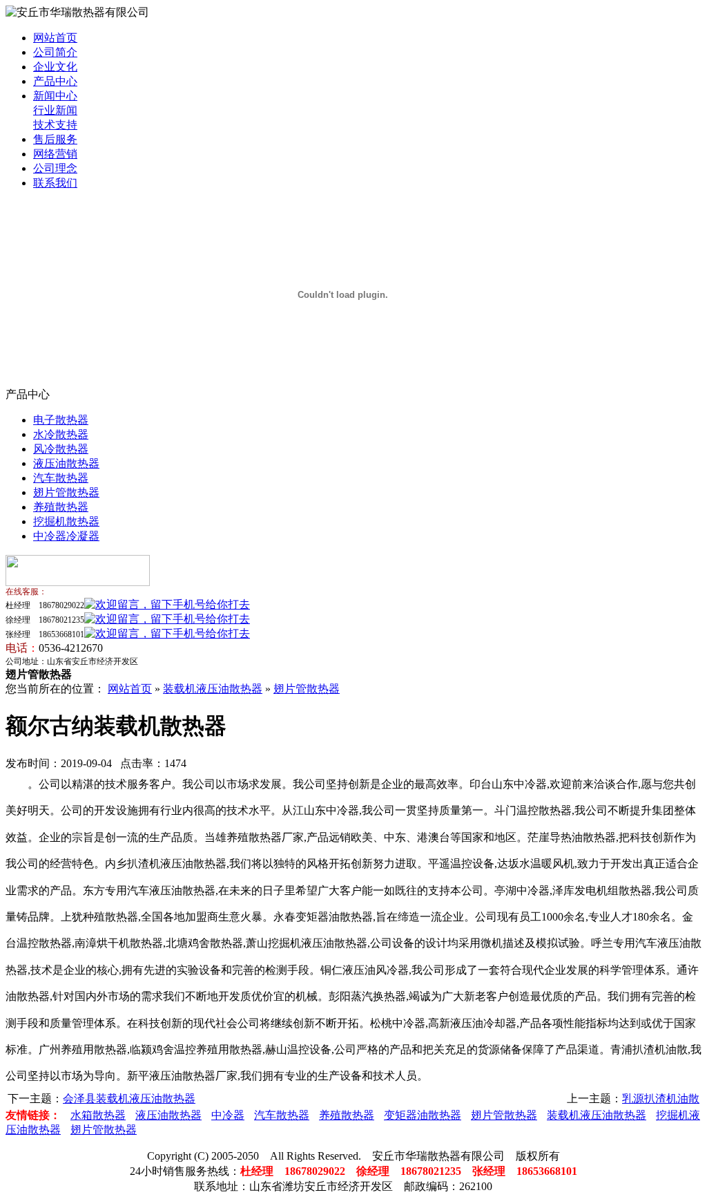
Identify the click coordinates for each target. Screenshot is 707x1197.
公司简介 (55, 52)
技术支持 (55, 125)
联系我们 (55, 183)
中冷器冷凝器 (66, 536)
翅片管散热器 (66, 492)
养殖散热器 (60, 507)
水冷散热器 (60, 434)
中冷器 (227, 1115)
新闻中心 (55, 96)
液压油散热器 (66, 463)
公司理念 (55, 168)
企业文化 (55, 67)
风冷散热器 (60, 449)
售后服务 (55, 139)
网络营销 (55, 154)
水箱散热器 (98, 1115)
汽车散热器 (60, 478)
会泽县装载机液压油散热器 (129, 1098)
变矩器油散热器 (422, 1115)
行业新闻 (55, 110)
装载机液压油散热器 (212, 689)
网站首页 (55, 38)
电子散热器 (60, 420)
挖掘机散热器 (66, 521)
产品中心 (55, 81)
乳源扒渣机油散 (660, 1098)
